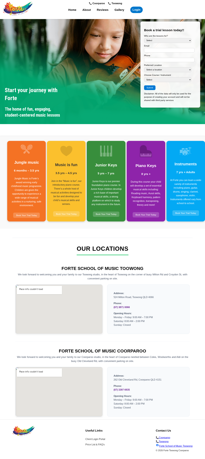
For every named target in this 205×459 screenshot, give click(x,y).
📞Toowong (162, 441)
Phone (147, 55)
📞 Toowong (115, 3)
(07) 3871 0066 (122, 307)
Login (136, 9)
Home (72, 9)
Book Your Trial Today (26, 215)
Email (146, 46)
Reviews (103, 9)
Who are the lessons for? (156, 36)
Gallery (119, 9)
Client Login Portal (95, 439)
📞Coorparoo (163, 437)
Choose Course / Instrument (157, 75)
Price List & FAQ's (95, 444)
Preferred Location (153, 65)
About (86, 9)
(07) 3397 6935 (122, 389)
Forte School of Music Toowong (176, 446)
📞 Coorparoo (97, 3)
